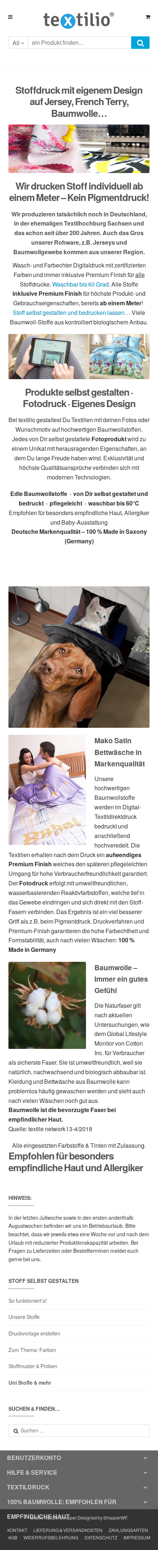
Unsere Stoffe (24, 1317)
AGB (12, 1537)
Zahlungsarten (128, 1530)
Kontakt (17, 1530)
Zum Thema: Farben (32, 1350)
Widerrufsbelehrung (51, 1537)
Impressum (136, 1537)
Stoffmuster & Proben (32, 1366)
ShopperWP (115, 1518)
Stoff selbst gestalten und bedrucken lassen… (71, 312)
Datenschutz (101, 1537)
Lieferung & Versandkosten (68, 1530)
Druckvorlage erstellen (34, 1333)
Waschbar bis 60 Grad (80, 284)
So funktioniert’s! (27, 1301)
